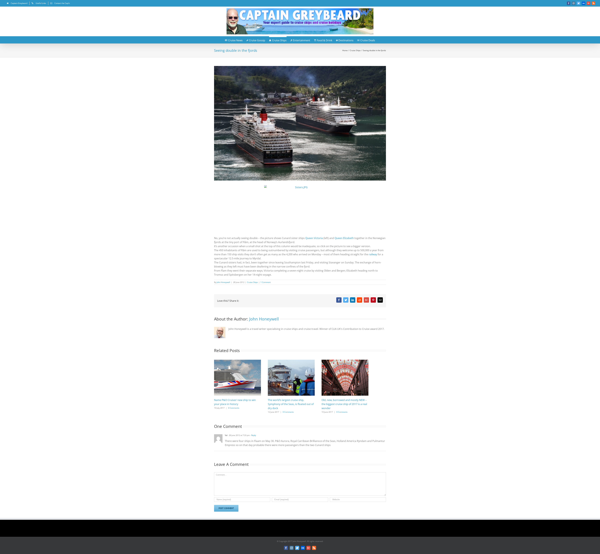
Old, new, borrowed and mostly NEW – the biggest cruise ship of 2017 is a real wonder (344, 404)
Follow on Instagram (302, 529)
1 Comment (265, 282)
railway (373, 254)
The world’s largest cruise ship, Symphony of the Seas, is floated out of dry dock (291, 404)
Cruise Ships (252, 282)
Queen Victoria (314, 238)
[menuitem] (17, 3)
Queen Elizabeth (344, 238)
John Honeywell (223, 282)
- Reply (253, 435)
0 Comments (233, 408)
